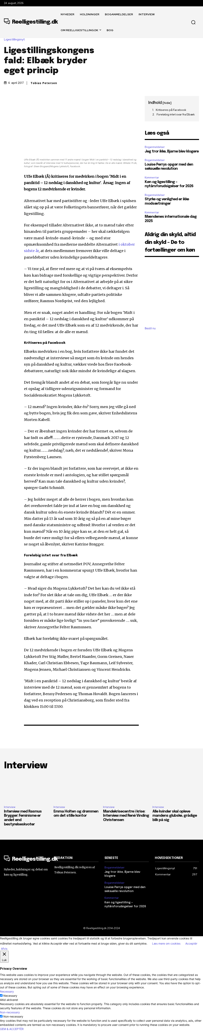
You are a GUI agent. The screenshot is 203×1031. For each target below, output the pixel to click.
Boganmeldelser (155, 147)
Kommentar (152, 177)
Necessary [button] (7, 991)
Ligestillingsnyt (14, 39)
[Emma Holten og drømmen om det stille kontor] (77, 788)
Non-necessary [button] (10, 1012)
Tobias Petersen (44, 83)
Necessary (10, 995)
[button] (193, 22)
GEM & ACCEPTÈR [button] (12, 1029)
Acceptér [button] (191, 943)
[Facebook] (8, 100)
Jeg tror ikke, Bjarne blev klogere (172, 151)
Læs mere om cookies (166, 943)
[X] (17, 100)
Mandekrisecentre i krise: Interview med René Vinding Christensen (126, 816)
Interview (9, 807)
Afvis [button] (4, 948)
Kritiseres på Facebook (171, 110)
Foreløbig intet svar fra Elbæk (176, 114)
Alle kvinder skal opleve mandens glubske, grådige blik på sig (174, 816)
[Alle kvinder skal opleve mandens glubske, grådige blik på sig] (175, 788)
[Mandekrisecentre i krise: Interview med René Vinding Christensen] (126, 788)
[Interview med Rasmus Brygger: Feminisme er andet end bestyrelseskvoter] (27, 788)
